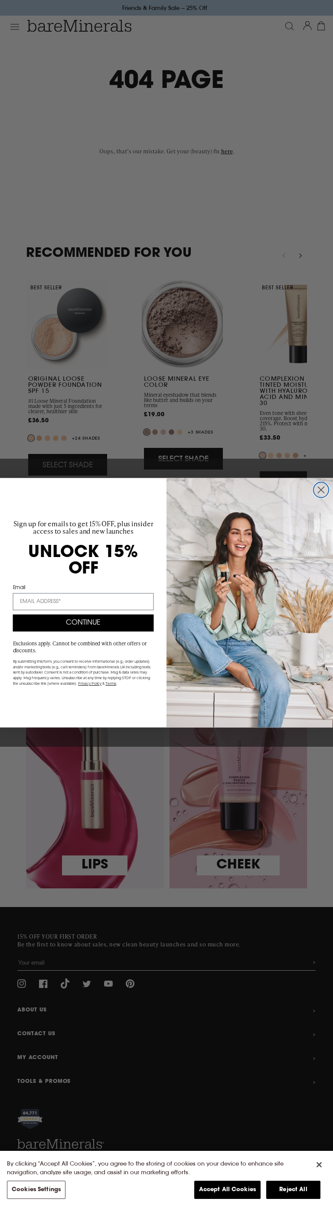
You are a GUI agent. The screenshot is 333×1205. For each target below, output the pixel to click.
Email (19, 587)
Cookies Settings (36, 1189)
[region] (166, 1178)
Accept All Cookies (227, 1189)
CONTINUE (83, 622)
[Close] (319, 1164)
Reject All (293, 1189)
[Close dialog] (321, 489)
